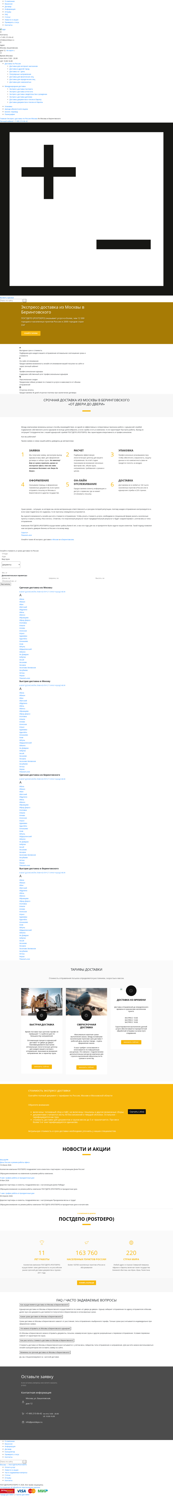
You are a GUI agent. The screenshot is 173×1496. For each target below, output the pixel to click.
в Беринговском (67, 539)
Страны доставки (22, 1494)
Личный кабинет (7, 121)
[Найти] (24, 300)
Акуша (21, 675)
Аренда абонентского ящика (16, 109)
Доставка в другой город (19, 69)
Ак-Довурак (24, 654)
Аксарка (22, 665)
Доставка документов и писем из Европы (26, 102)
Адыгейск (23, 639)
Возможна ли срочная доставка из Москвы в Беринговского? (45, 1352)
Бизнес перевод (11, 112)
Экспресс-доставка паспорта (21, 89)
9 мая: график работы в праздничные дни (17, 1178)
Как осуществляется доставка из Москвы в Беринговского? (44, 1305)
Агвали (22, 625)
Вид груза (6, 559)
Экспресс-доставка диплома (20, 97)
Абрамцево (23, 617)
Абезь (21, 612)
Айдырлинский (25, 649)
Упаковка (8, 106)
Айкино (22, 652)
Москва (34, 118)
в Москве (55, 539)
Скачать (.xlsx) (137, 1111)
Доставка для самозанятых (20, 82)
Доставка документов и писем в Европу (25, 99)
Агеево (22, 628)
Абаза (21, 599)
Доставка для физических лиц (21, 77)
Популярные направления (20, 74)
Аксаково (23, 662)
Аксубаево (23, 670)
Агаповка (23, 623)
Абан (21, 604)
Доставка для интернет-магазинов (23, 66)
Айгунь (22, 646)
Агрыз (21, 633)
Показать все (26, 535)
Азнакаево (23, 641)
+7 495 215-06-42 (6, 37)
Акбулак (22, 657)
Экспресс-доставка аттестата (21, 91)
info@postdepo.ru (7, 40)
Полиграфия (10, 114)
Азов (21, 644)
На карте (10, 50)
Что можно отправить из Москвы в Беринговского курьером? (45, 1328)
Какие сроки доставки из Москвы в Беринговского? (41, 1316)
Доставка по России (13, 63)
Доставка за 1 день (17, 71)
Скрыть (24, 532)
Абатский (23, 607)
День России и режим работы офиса (15, 1162)
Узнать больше (86, 1283)
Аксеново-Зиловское (27, 667)
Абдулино (23, 609)
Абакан (22, 602)
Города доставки (6, 1494)
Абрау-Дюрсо (24, 620)
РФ (7, 1160)
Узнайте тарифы (31, 333)
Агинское (23, 631)
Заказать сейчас (41, 1067)
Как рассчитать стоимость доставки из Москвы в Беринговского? (46, 1340)
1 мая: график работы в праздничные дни (17, 1193)
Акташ (21, 673)
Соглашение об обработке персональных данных (20, 1487)
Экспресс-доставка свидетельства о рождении (28, 94)
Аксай (21, 660)
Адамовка (23, 636)
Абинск (22, 615)
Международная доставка (15, 86)
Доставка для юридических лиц (22, 79)
